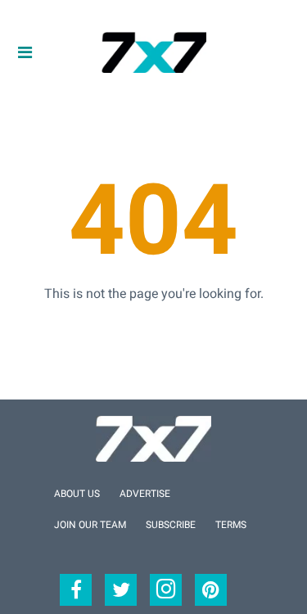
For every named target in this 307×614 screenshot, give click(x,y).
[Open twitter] (121, 590)
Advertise (145, 493)
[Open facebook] (76, 590)
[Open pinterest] (211, 590)
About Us (77, 493)
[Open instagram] (166, 590)
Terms (230, 524)
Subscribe (171, 524)
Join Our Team (90, 524)
